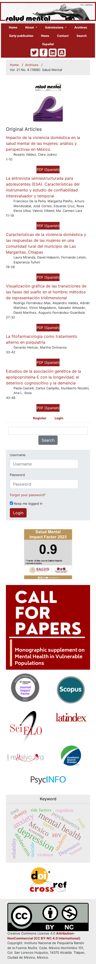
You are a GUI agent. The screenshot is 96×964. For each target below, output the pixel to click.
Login (59, 418)
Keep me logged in (28, 503)
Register (39, 418)
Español (48, 44)
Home (13, 27)
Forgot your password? (28, 495)
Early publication (21, 36)
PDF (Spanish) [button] (48, 169)
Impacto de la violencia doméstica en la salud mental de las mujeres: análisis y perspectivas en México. (43, 143)
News (45, 36)
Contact (63, 36)
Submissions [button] (54, 27)
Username (18, 455)
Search (82, 36)
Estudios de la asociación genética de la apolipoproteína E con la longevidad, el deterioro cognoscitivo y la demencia (43, 377)
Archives (80, 27)
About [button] (30, 27)
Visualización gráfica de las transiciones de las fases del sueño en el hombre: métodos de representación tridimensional (46, 292)
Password (17, 475)
